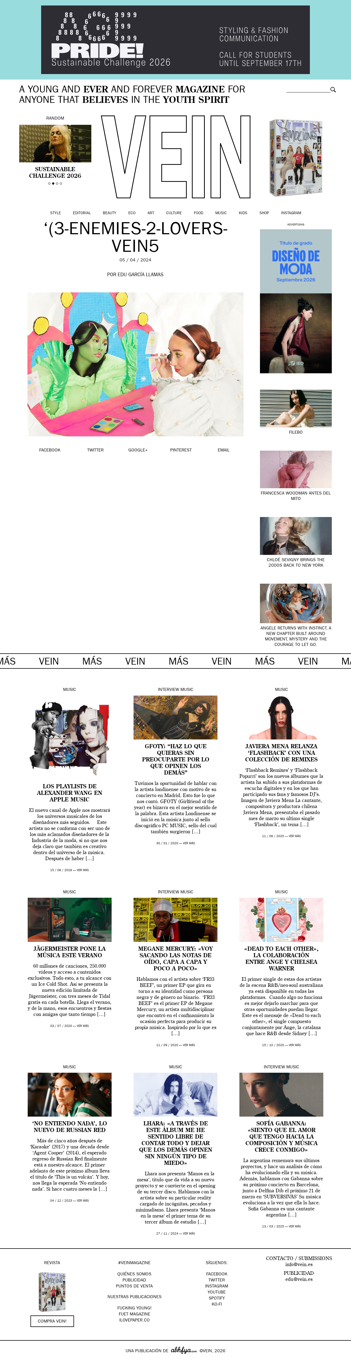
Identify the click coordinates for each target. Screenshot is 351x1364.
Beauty (109, 213)
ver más (83, 870)
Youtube (217, 1292)
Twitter (216, 1280)
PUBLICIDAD (134, 1280)
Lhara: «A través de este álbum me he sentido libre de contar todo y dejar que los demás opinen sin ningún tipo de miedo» (175, 1143)
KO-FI (217, 1305)
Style (55, 213)
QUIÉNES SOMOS (134, 1274)
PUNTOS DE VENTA (134, 1286)
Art (151, 213)
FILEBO (296, 433)
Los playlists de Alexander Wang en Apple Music (69, 793)
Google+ (10, 1360)
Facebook (216, 1274)
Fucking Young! (134, 1308)
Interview (168, 690)
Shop (264, 213)
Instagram (291, 213)
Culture (174, 213)
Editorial (82, 213)
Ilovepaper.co (134, 1320)
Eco (131, 213)
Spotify (217, 1299)
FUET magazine (134, 1314)
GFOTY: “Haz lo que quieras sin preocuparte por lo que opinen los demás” (175, 760)
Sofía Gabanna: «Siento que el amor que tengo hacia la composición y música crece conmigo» (281, 1137)
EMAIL (224, 450)
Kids (243, 213)
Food (198, 213)
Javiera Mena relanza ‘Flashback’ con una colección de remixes (281, 753)
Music (221, 213)
